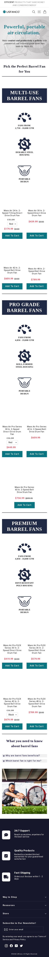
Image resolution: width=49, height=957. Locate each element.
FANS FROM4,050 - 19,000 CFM (24, 338)
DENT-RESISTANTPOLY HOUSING (24, 584)
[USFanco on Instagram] (6, 945)
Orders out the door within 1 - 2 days (28, 877)
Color (11, 220)
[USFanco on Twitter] (21, 945)
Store (6, 913)
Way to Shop (10, 897)
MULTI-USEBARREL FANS (24, 95)
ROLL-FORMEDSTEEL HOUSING (24, 365)
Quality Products (24, 850)
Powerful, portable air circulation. (24, 29)
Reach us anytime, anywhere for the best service (29, 835)
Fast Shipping (22, 872)
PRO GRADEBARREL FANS (24, 307)
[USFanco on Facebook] (11, 945)
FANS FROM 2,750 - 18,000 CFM (24, 126)
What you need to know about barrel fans (24, 743)
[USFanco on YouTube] (16, 945)
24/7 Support (22, 830)
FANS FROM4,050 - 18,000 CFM (24, 557)
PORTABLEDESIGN (24, 180)
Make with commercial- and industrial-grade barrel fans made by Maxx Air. (24, 43)
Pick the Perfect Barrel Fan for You (24, 68)
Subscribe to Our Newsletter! (19, 923)
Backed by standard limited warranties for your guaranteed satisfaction (28, 856)
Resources (9, 905)
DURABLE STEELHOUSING (24, 153)
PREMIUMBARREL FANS (24, 526)
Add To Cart (12, 235)
